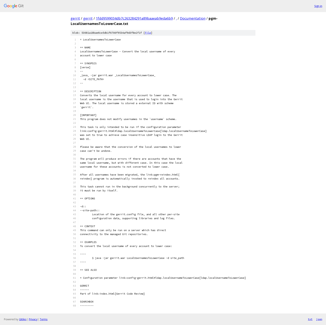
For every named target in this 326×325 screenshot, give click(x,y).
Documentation (192, 18)
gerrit (75, 18)
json (319, 319)
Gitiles (22, 319)
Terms (44, 319)
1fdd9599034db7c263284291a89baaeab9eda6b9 (134, 18)
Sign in (318, 6)
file (148, 32)
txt (310, 319)
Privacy (33, 319)
